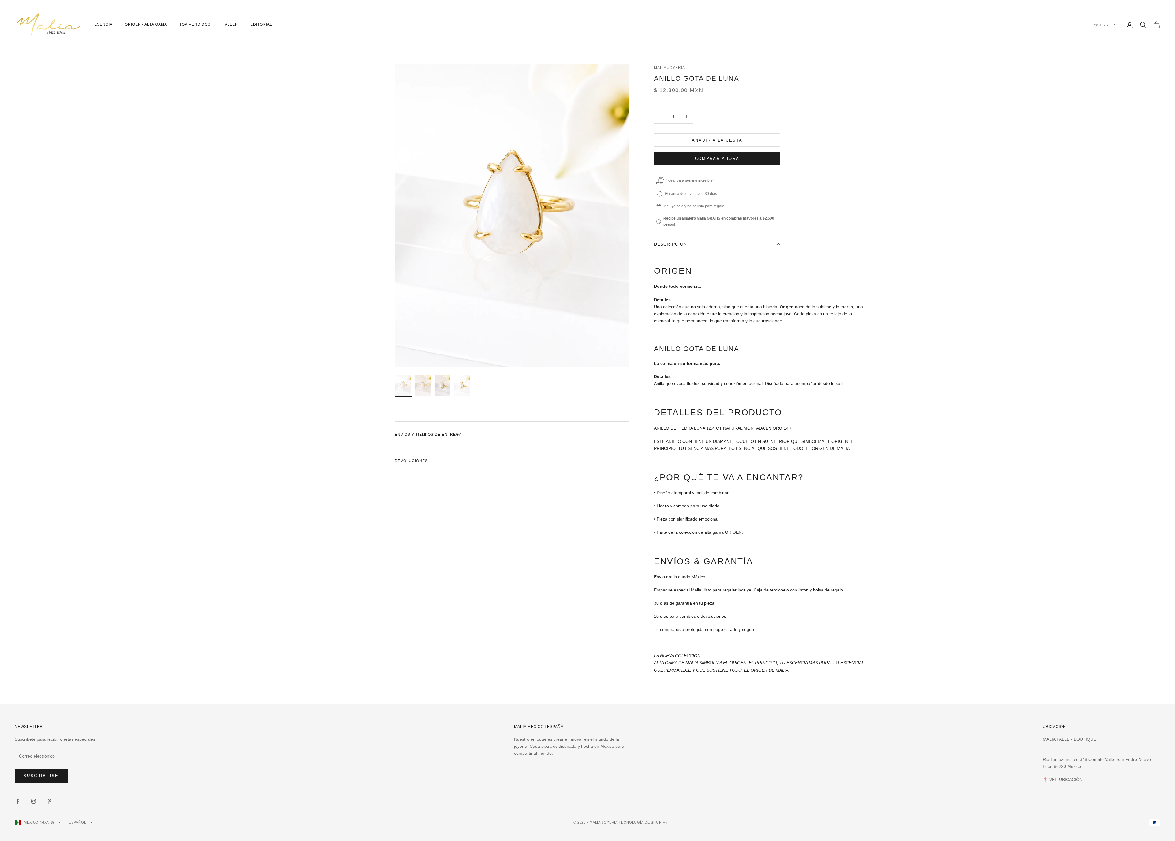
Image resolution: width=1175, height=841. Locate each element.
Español (1102, 25)
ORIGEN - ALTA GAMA (146, 24)
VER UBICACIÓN (1066, 779)
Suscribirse (41, 775)
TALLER (230, 24)
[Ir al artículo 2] (422, 385)
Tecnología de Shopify (643, 822)
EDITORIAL (261, 24)
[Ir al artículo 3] (442, 386)
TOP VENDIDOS (195, 24)
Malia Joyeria (669, 67)
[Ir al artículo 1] (403, 385)
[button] (717, 244)
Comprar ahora (717, 158)
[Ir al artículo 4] (462, 386)
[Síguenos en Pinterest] (50, 801)
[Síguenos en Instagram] (34, 801)
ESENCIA (103, 24)
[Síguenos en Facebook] (18, 801)
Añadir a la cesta (717, 140)
